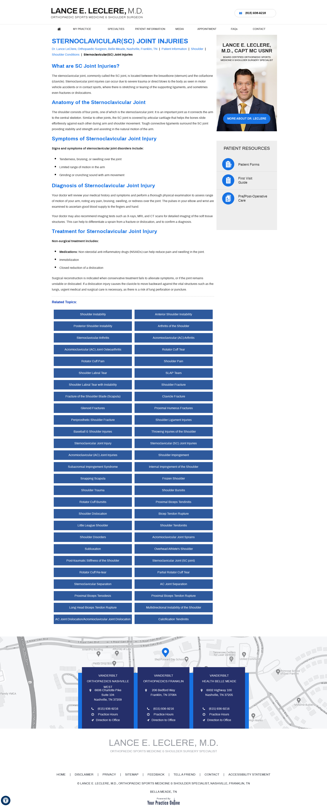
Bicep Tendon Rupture (174, 513)
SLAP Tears (174, 373)
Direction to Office (108, 720)
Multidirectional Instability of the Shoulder (173, 607)
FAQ (234, 29)
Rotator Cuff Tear (173, 349)
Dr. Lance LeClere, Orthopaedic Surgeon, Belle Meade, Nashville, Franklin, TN (104, 49)
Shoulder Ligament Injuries (174, 419)
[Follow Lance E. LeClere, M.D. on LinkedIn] (174, 761)
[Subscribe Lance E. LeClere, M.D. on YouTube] (166, 761)
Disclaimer (84, 774)
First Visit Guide (245, 180)
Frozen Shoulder (173, 478)
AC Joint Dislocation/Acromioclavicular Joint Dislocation (93, 619)
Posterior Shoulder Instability (93, 326)
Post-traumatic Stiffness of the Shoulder (92, 560)
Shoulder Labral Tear (93, 373)
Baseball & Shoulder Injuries (93, 431)
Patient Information (150, 29)
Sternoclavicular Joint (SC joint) (173, 560)
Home (59, 29)
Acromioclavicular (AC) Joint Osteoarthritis (93, 349)
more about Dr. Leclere (246, 118)
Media (179, 29)
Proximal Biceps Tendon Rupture (173, 595)
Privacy (109, 774)
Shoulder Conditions (65, 54)
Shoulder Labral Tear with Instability (93, 384)
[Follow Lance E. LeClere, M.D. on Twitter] (158, 761)
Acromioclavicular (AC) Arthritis (174, 337)
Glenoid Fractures (93, 408)
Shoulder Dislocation (93, 513)
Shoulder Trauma (92, 490)
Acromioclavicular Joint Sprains (173, 537)
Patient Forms (248, 164)
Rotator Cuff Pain (92, 361)
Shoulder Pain (173, 361)
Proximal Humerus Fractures (173, 408)
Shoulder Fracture (173, 384)
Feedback (156, 774)
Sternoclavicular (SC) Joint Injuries (173, 443)
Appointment (206, 29)
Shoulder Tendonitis (173, 525)
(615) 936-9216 (255, 13)
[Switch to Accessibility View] (5, 800)
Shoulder (197, 49)
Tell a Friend (184, 774)
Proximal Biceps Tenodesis (93, 595)
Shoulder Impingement (173, 455)
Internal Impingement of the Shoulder (173, 466)
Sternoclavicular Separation (92, 584)
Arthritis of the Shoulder (173, 326)
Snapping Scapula (92, 478)
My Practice (82, 29)
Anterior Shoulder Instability (173, 314)
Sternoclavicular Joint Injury (92, 443)
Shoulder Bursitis (173, 490)
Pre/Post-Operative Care (252, 198)
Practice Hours (108, 714)
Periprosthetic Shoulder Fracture (93, 419)
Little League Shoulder (93, 525)
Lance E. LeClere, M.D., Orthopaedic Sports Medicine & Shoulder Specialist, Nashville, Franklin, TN (165, 783)
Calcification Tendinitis (173, 619)
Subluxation (93, 548)
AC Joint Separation (173, 584)
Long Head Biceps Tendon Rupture (93, 607)
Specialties (116, 29)
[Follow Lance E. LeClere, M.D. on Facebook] (150, 761)
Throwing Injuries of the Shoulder (173, 431)
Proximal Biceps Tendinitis (173, 502)
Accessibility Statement (249, 774)
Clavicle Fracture (173, 396)
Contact (259, 29)
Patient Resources (247, 148)
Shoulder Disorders (93, 537)
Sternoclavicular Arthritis (93, 337)
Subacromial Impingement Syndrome (93, 466)
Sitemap (132, 774)
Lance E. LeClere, (246, 48)
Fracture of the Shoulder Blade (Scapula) (92, 396)
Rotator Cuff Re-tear (92, 572)
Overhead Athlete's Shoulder (173, 548)
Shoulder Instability (93, 314)
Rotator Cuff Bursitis (92, 502)
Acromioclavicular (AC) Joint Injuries (93, 455)
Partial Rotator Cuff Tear (173, 572)
